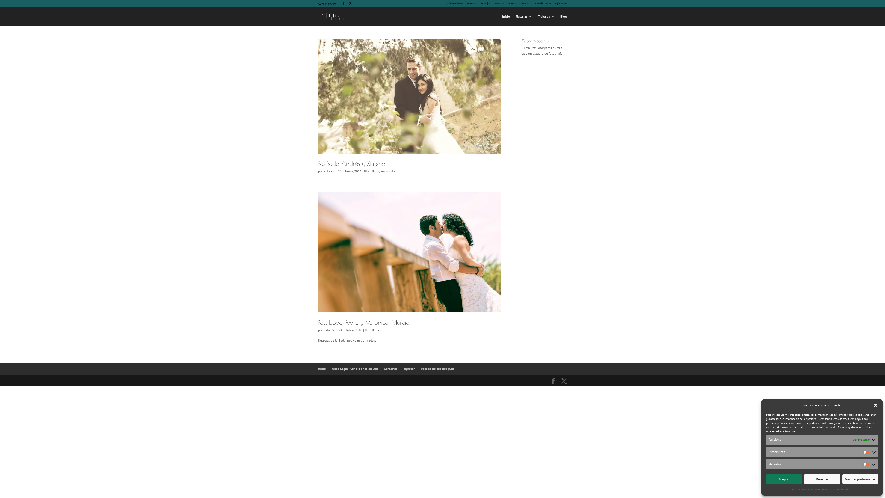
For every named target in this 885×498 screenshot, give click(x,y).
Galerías (472, 3)
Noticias (499, 3)
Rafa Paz (330, 171)
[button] (875, 405)
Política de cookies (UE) (437, 369)
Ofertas (512, 3)
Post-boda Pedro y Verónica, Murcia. (364, 322)
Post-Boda (388, 171)
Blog (563, 16)
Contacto (526, 3)
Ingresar (409, 369)
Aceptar (784, 479)
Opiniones (561, 3)
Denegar (822, 479)
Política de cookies (802, 489)
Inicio (506, 16)
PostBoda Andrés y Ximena (351, 163)
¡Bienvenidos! (455, 3)
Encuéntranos (543, 3)
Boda (375, 171)
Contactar (390, 369)
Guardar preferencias (860, 479)
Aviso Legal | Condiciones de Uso (834, 489)
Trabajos (485, 3)
